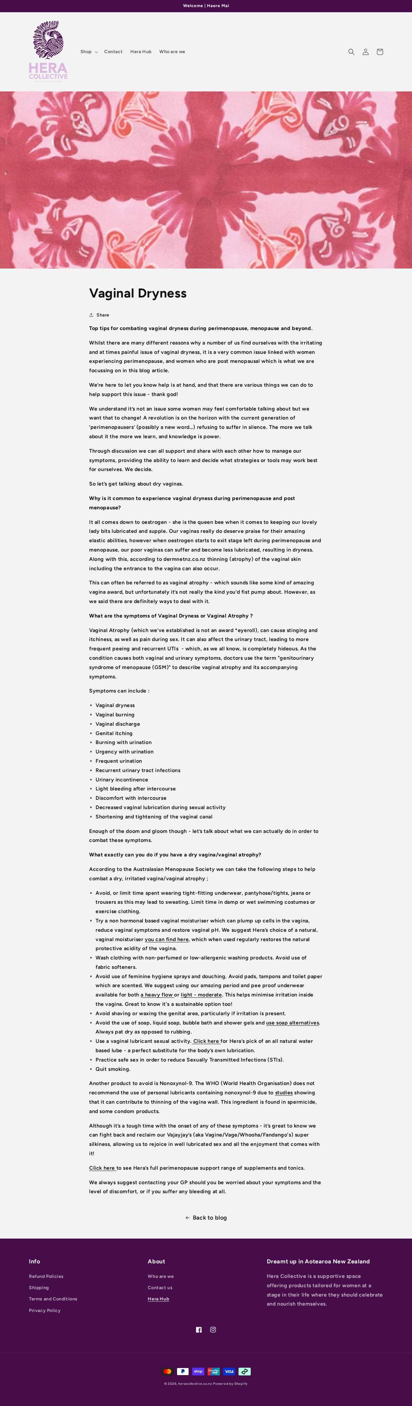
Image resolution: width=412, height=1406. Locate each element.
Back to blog (210, 1217)
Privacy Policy (45, 1310)
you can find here (167, 939)
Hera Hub (158, 1299)
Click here (206, 1041)
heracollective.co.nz (195, 1384)
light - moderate (201, 995)
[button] (88, 52)
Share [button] (103, 315)
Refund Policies (46, 1276)
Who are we (161, 1276)
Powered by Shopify (230, 1384)
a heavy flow (157, 995)
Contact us (160, 1287)
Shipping (39, 1287)
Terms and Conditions (53, 1299)
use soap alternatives (292, 1023)
